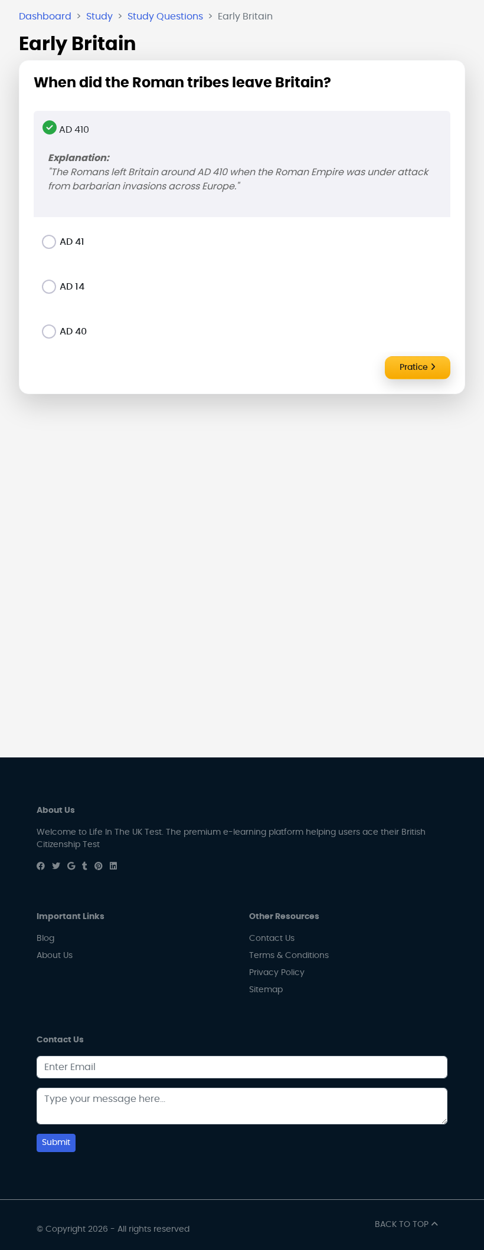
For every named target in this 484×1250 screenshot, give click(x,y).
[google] (71, 866)
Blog (45, 938)
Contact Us (272, 938)
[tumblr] (84, 866)
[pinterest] (98, 866)
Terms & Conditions (289, 956)
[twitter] (56, 866)
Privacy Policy (277, 973)
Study (99, 16)
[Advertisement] (242, 486)
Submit (56, 1143)
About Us (55, 956)
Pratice (415, 367)
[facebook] (41, 866)
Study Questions (165, 16)
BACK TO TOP (403, 1225)
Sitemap (266, 990)
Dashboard (45, 16)
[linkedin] (113, 866)
